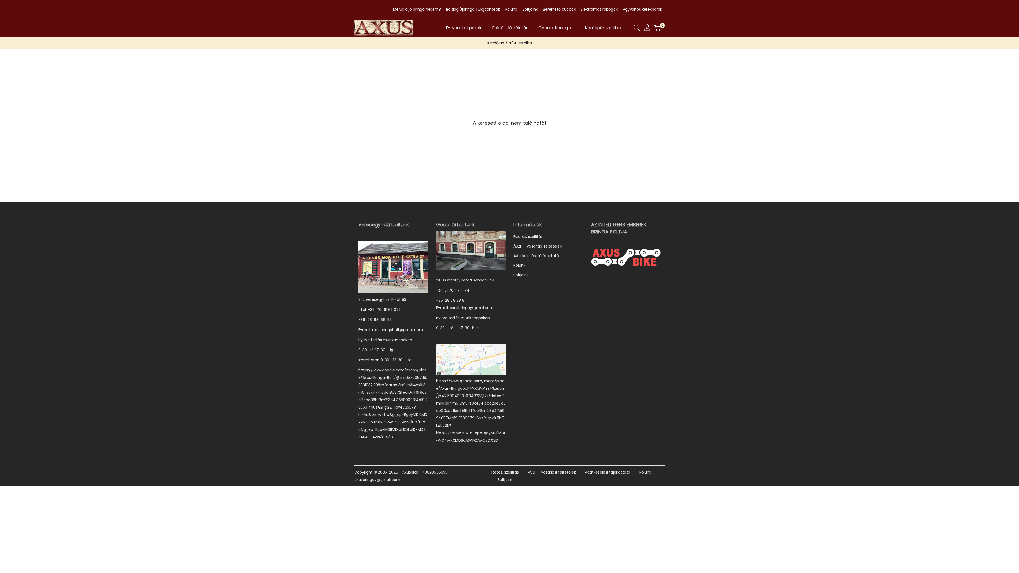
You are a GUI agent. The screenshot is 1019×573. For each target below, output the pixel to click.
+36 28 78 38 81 (453, 300)
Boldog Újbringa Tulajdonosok (473, 9)
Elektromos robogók (599, 9)
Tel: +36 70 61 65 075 (380, 309)
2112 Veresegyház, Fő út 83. (382, 299)
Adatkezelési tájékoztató (536, 255)
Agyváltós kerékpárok (642, 9)
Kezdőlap (495, 43)
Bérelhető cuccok (559, 9)
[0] (657, 28)
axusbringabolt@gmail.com (397, 329)
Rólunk (511, 9)
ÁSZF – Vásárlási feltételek (537, 246)
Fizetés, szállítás (528, 236)
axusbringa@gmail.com (472, 307)
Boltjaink (530, 9)
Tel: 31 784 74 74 (452, 290)
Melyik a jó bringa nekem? (417, 9)
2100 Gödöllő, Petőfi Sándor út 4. (465, 280)
